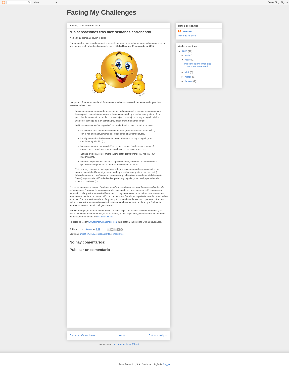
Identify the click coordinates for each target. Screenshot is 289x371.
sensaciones (117, 234)
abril (187, 72)
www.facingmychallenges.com (102, 222)
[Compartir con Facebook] (118, 229)
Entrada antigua (158, 335)
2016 (185, 51)
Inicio (122, 335)
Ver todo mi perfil (187, 35)
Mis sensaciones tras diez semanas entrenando (197, 65)
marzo (188, 76)
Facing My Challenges (101, 12)
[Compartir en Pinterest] (121, 229)
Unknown (187, 31)
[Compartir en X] (115, 229)
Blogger (166, 364)
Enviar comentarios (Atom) (126, 344)
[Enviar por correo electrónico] (109, 229)
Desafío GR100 (87, 234)
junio (187, 55)
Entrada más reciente (82, 335)
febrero (189, 81)
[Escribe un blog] (112, 229)
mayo (188, 59)
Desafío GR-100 (105, 216)
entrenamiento (103, 234)
